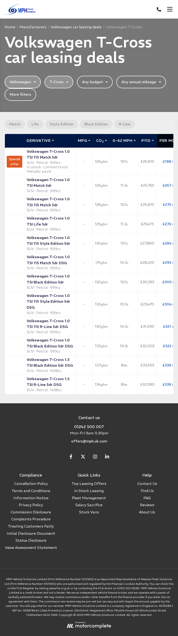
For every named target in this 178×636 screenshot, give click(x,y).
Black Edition (96, 124)
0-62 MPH (122, 140)
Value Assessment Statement (31, 547)
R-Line (124, 124)
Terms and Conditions (31, 490)
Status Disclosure (31, 540)
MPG (82, 140)
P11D (146, 140)
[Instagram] (95, 457)
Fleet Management (89, 498)
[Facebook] (71, 457)
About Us (147, 512)
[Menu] (169, 9)
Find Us (147, 490)
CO (100, 140)
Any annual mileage (138, 82)
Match (14, 124)
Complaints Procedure (31, 519)
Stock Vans (89, 512)
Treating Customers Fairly (31, 526)
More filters (20, 94)
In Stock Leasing (89, 490)
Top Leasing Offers (89, 483)
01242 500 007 (89, 426)
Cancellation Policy (31, 483)
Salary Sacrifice (88, 504)
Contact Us (147, 483)
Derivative (39, 140)
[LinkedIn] (107, 457)
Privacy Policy (31, 504)
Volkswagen (20, 82)
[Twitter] (83, 457)
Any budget (92, 82)
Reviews (147, 504)
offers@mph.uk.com (89, 441)
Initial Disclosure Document (31, 533)
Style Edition (61, 124)
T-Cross (57, 82)
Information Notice (30, 498)
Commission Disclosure (31, 512)
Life (35, 124)
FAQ (147, 498)
